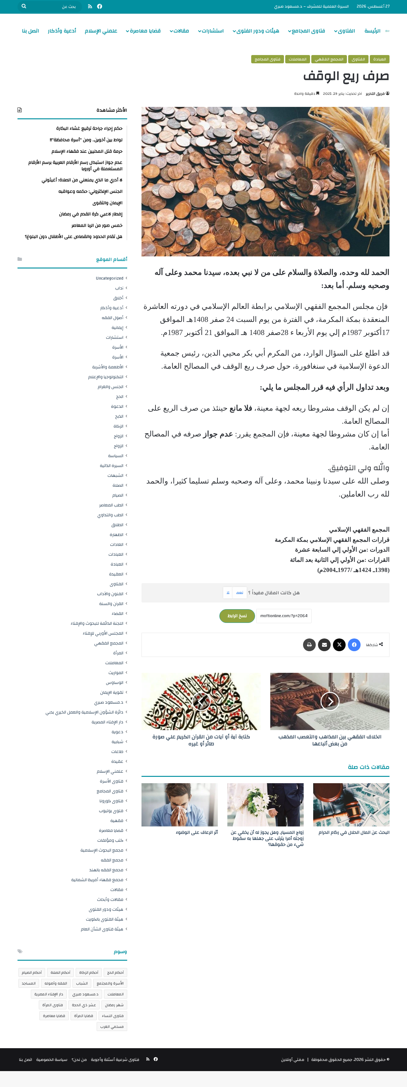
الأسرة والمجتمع (110, 983)
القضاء (117, 613)
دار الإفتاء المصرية (107, 722)
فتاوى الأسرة (111, 781)
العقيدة (116, 574)
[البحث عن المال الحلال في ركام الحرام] (351, 804)
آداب (119, 288)
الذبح (119, 416)
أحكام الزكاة (88, 972)
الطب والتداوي (110, 515)
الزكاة (118, 426)
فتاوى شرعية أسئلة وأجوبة (115, 1059)
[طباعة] (309, 644)
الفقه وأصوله (56, 983)
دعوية (117, 731)
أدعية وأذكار (62, 31)
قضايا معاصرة (145, 31)
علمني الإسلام (101, 31)
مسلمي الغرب (112, 1026)
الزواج (118, 436)
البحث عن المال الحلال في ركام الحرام (354, 832)
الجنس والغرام (110, 386)
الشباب (82, 983)
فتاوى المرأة (52, 1004)
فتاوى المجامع (308, 31)
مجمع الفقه (112, 860)
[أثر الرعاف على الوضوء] (179, 804)
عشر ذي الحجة (84, 1004)
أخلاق (118, 298)
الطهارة (116, 534)
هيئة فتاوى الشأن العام (102, 929)
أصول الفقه (112, 317)
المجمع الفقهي (329, 59)
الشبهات (115, 475)
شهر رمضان (114, 1004)
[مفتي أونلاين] (387, 31)
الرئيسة (372, 31)
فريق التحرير (375, 93)
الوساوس (114, 682)
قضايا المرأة (83, 1015)
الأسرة (117, 347)
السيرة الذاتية (111, 465)
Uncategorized (109, 278)
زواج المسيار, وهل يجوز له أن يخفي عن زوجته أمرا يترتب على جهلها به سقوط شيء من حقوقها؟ (267, 838)
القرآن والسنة (111, 603)
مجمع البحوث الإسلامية (101, 850)
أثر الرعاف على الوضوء (197, 832)
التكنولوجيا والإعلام (105, 376)
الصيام (117, 495)
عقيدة (117, 761)
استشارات (213, 31)
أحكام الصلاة (60, 972)
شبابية (117, 741)
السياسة (115, 455)
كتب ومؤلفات (110, 840)
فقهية (116, 820)
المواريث (115, 672)
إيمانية (117, 327)
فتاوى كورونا (111, 801)
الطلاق (117, 524)
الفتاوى (346, 31)
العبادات (115, 554)
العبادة (379, 59)
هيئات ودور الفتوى (258, 31)
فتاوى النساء (113, 1015)
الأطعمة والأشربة (107, 367)
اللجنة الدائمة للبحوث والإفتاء (97, 623)
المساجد (29, 983)
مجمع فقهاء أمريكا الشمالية (97, 879)
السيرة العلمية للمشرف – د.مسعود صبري (311, 6)
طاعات (117, 751)
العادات (116, 544)
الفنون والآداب (110, 593)
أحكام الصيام (32, 972)
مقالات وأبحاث (110, 899)
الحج (119, 396)
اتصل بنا (30, 31)
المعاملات (298, 59)
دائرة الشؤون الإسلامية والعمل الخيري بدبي (84, 712)
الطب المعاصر (111, 505)
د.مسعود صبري (108, 702)
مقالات (181, 31)
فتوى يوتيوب (111, 810)
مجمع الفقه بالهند (106, 870)
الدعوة (117, 406)
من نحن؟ (79, 1059)
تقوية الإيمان (111, 692)
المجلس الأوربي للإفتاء (103, 633)
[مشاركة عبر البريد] (324, 644)
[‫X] (339, 644)
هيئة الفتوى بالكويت (104, 919)
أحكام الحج (115, 972)
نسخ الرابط (237, 616)
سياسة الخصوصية (51, 1059)
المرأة (118, 653)
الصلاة (118, 485)
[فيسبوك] (354, 644)
